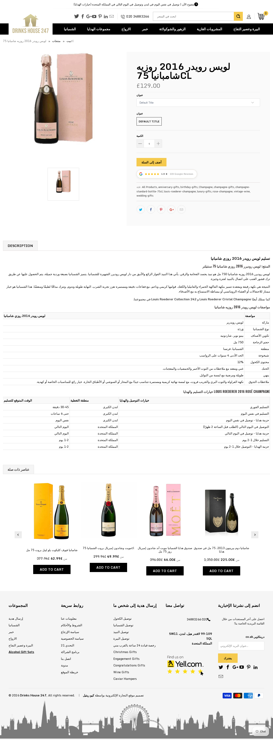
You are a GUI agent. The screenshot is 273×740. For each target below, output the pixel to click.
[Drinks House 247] (31, 23)
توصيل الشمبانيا (123, 625)
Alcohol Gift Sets (21, 651)
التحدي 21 (67, 645)
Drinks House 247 (33, 695)
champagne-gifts (224, 187)
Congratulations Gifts (129, 665)
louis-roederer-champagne (180, 191)
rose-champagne (223, 191)
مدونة (64, 665)
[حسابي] (250, 13)
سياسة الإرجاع (70, 631)
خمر (145, 29)
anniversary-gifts (168, 187)
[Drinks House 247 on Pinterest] (100, 16)
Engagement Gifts (126, 658)
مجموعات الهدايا (98, 29)
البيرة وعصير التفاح (246, 29)
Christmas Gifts (125, 651)
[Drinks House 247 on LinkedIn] (106, 16)
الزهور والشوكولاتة (172, 29)
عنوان (139, 95)
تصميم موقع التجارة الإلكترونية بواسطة (119, 695)
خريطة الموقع (69, 672)
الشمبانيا (70, 29)
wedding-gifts (144, 195)
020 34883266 (137, 16)
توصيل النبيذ (121, 631)
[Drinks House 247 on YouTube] (94, 16)
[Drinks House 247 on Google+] (88, 16)
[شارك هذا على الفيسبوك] (151, 209)
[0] (261, 16)
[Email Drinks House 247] (112, 16)
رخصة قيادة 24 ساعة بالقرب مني (134, 645)
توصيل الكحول (122, 618)
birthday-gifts (189, 187)
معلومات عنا (69, 618)
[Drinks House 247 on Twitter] (76, 16)
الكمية (139, 136)
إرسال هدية (16, 618)
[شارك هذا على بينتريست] (161, 209)
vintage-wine (242, 191)
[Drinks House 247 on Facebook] (83, 16)
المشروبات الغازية (209, 29)
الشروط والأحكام (71, 625)
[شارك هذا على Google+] (171, 209)
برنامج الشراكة (70, 651)
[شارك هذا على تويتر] (140, 209)
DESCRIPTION (20, 245)
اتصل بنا (66, 658)
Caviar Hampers (125, 678)
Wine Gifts (121, 672)
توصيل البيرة (121, 638)
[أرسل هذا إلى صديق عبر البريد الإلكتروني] (181, 209)
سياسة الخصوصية (72, 638)
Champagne (206, 187)
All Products (149, 187)
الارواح (126, 29)
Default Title (149, 121)
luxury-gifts (204, 191)
